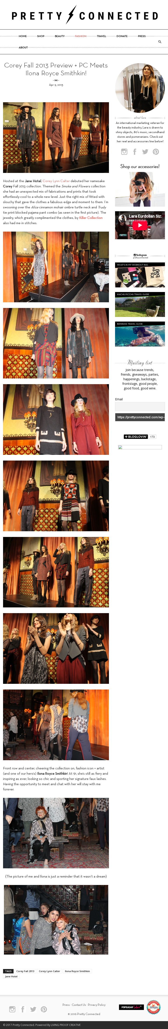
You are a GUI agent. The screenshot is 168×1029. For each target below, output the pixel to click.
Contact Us (79, 1005)
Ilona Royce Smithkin (77, 971)
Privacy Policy (96, 1005)
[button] (159, 42)
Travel (101, 36)
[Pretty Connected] (84, 14)
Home (23, 36)
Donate (122, 36)
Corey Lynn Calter (56, 181)
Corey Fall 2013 (25, 971)
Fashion (80, 36)
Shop (40, 36)
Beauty (60, 36)
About (23, 48)
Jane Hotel (11, 976)
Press (142, 36)
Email (119, 399)
